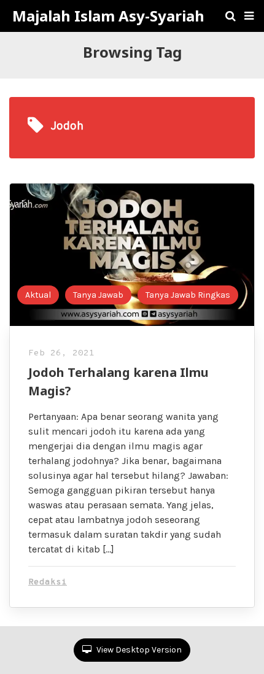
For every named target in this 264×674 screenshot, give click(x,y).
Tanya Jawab (98, 295)
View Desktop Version (138, 650)
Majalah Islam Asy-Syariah (108, 16)
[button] (249, 16)
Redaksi (47, 582)
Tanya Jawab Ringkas (188, 295)
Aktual (38, 295)
